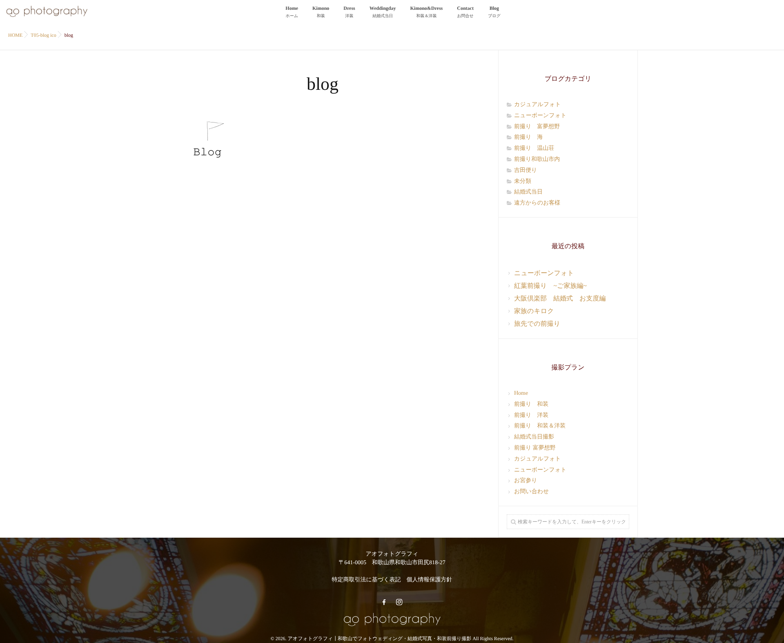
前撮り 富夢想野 (537, 127)
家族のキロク (534, 311)
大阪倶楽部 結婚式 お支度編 (560, 298)
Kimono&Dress (426, 11)
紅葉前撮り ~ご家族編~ (550, 286)
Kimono (320, 11)
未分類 (522, 181)
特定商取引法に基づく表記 (366, 580)
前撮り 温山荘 (534, 148)
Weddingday (383, 11)
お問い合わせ (531, 492)
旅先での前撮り (537, 323)
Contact (465, 11)
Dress (349, 11)
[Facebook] (384, 602)
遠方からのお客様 (537, 203)
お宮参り (525, 481)
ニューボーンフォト (540, 116)
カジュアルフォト (537, 105)
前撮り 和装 (531, 404)
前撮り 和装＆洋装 (540, 426)
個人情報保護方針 (429, 580)
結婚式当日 (528, 192)
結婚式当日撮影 (534, 437)
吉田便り (525, 170)
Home (291, 11)
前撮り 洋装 (531, 415)
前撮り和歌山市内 (537, 159)
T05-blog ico (43, 35)
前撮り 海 (528, 137)
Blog (494, 11)
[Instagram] (399, 602)
